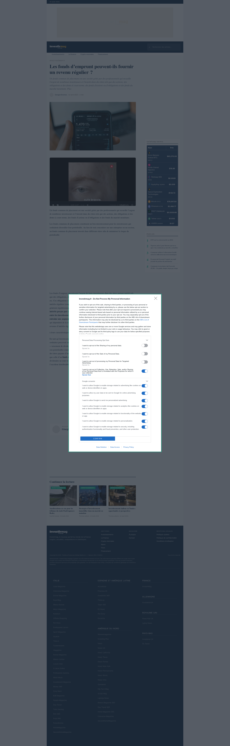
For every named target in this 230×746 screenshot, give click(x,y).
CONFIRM (97, 439)
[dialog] (115, 373)
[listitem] (115, 340)
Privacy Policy (128, 447)
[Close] (156, 299)
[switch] (145, 345)
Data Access (115, 447)
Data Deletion (101, 447)
